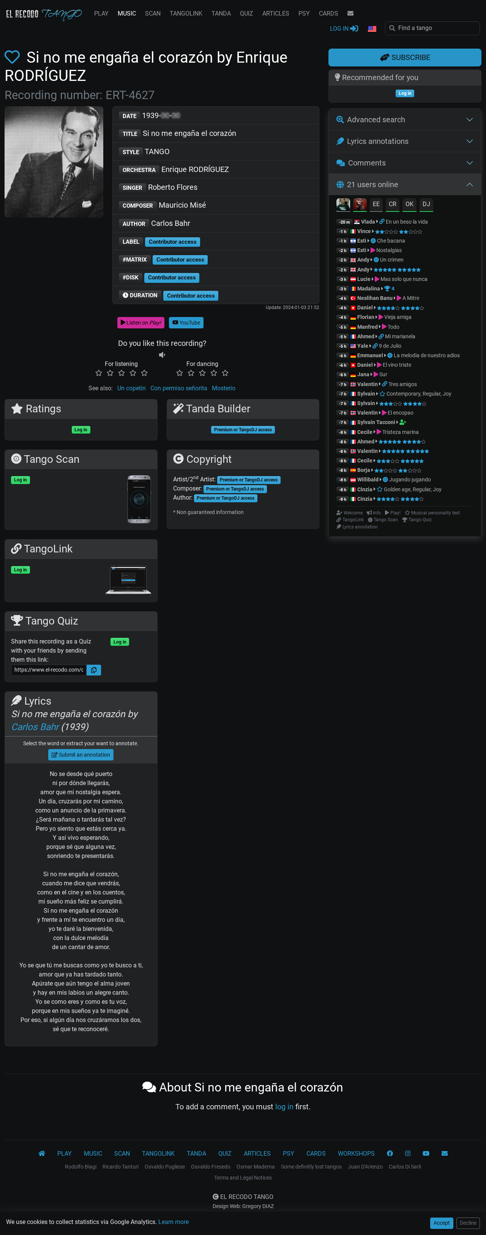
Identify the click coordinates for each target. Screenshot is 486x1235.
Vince (364, 231)
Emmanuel (370, 355)
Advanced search (376, 119)
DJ (426, 204)
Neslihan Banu (375, 298)
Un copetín (131, 388)
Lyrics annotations (378, 141)
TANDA (221, 13)
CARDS (328, 13)
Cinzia (364, 489)
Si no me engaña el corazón (179, 133)
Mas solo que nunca (403, 279)
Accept (442, 1223)
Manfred (367, 327)
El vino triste (396, 365)
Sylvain (366, 394)
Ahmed (365, 336)
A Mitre (410, 298)
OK (409, 204)
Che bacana (391, 241)
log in (284, 1106)
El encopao (400, 413)
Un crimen (392, 260)
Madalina (368, 288)
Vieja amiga (397, 317)
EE (376, 204)
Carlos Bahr (156, 223)
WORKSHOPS (356, 1153)
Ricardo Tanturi (121, 1167)
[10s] (162, 354)
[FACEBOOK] (390, 1153)
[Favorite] (14, 57)
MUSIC (127, 13)
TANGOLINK (186, 13)
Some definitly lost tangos (311, 1167)
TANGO (146, 151)
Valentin (367, 384)
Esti (361, 241)
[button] (371, 29)
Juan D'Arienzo (365, 1167)
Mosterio (223, 388)
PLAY (101, 13)
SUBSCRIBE (410, 57)
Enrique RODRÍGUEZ (176, 169)
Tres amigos (402, 384)
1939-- (151, 115)
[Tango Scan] (374, 241)
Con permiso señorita (178, 388)
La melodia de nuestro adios (427, 355)
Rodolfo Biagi (80, 1167)
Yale (362, 346)
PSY (304, 13)
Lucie (364, 279)
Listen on (143, 323)
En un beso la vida (407, 222)
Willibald (368, 479)
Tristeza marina (400, 432)
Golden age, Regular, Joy (412, 489)
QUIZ (246, 13)
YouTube (189, 323)
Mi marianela (400, 336)
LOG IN (340, 28)
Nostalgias (388, 250)
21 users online (372, 184)
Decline (468, 1223)
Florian (365, 317)
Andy (363, 260)
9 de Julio (390, 346)
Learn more (173, 1222)
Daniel (365, 307)
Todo (393, 327)
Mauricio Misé (164, 205)
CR (392, 204)
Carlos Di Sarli (405, 1167)
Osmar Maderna (256, 1167)
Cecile (364, 432)
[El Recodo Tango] (41, 1153)
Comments (367, 162)
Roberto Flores (160, 187)
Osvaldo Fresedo (210, 1167)
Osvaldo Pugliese (165, 1167)
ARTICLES (275, 13)
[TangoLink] (382, 222)
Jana (363, 374)
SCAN (153, 13)
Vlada (368, 222)
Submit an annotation (84, 755)
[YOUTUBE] (426, 1153)
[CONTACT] (350, 13)
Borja (363, 470)
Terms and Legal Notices (243, 1178)
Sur (382, 374)
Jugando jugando (410, 479)
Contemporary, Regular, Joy (418, 394)
